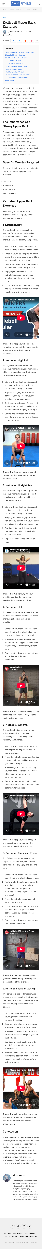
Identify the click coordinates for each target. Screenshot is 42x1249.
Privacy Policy (11, 1236)
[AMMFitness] (21, 3)
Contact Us (17, 1233)
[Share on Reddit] (25, 41)
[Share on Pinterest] (31, 41)
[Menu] (4, 4)
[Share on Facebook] (13, 41)
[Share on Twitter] (19, 41)
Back (5, 18)
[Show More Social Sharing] (37, 41)
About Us (7, 1233)
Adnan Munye (14, 32)
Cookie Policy (30, 1233)
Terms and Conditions (28, 1236)
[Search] (38, 3)
